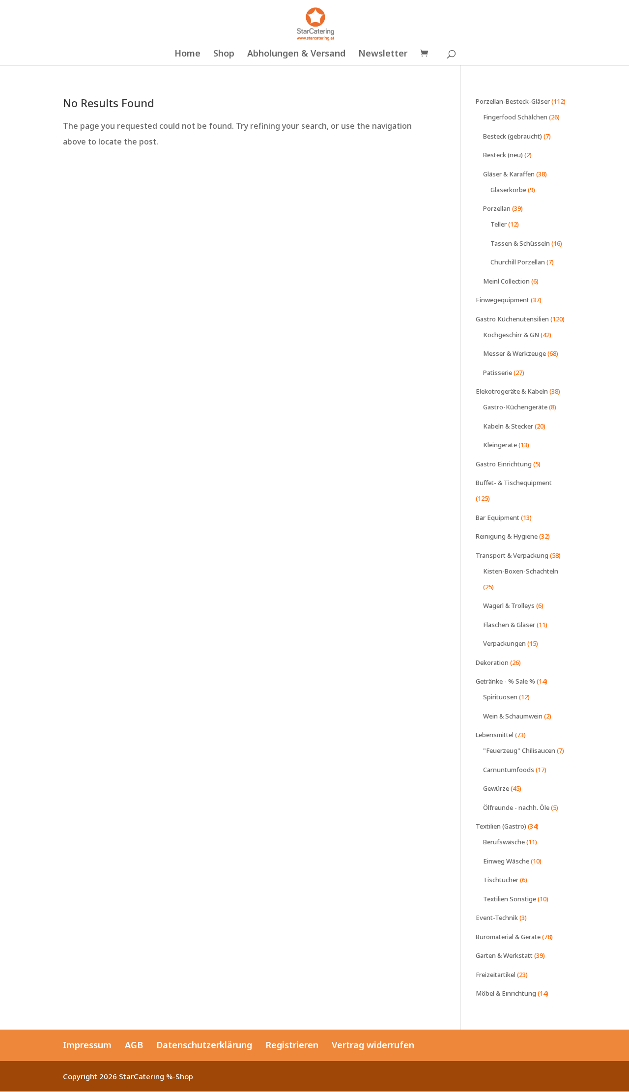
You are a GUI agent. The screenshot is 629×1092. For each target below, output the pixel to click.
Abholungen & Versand (296, 54)
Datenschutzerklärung (204, 1045)
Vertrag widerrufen (373, 1045)
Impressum (87, 1045)
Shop (223, 54)
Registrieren (291, 1045)
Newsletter (382, 54)
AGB (134, 1045)
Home (187, 54)
